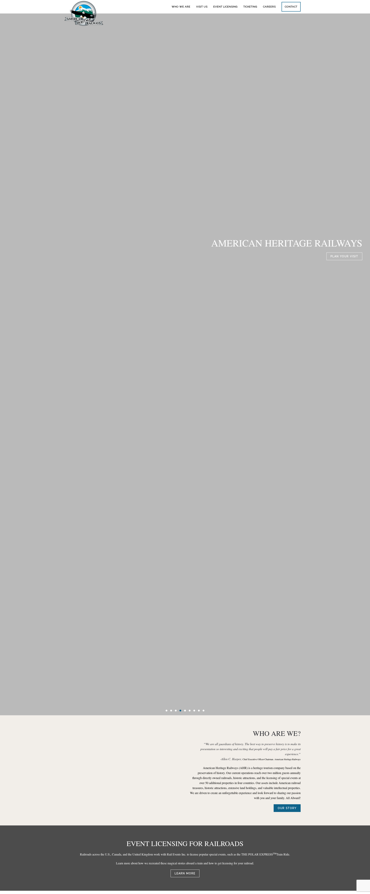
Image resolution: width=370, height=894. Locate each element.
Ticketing (250, 6)
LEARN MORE (185, 873)
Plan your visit (344, 256)
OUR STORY (287, 808)
